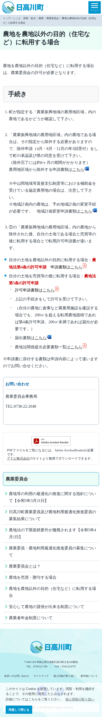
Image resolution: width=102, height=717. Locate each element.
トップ (6, 18)
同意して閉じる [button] (19, 709)
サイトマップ (41, 676)
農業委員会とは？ (25, 566)
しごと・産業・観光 (24, 18)
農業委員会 (53, 18)
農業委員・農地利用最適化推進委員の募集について (52, 551)
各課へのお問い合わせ (16, 676)
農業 (41, 18)
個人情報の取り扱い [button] (79, 699)
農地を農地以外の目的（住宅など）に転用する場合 (52, 592)
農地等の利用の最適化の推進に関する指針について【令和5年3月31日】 (52, 497)
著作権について (89, 676)
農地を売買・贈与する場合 (32, 577)
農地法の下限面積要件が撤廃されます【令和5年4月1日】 (52, 533)
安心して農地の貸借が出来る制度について (46, 607)
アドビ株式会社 (18, 458)
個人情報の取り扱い (64, 676)
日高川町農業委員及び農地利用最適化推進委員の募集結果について (52, 515)
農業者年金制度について (30, 618)
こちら (78, 169)
